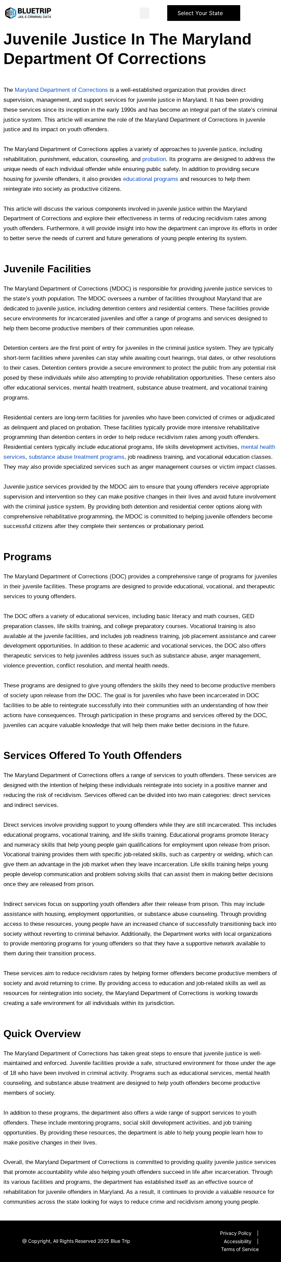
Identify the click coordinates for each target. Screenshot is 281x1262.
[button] (144, 13)
